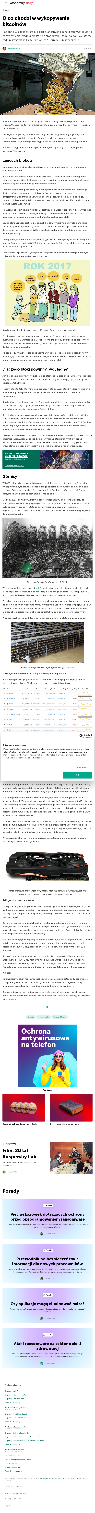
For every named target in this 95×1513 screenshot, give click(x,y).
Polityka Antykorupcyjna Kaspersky (63, 1478)
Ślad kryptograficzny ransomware (64, 1124)
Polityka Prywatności (44, 1478)
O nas (13, 1487)
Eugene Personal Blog (19, 1493)
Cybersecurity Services (13, 1456)
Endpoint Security (11, 1463)
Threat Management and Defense (18, 1460)
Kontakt (7, 1487)
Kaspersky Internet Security (15, 1395)
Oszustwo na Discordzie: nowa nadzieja (19, 1124)
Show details (81, 767)
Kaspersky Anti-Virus (12, 1391)
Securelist (8, 1493)
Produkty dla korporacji (15, 1450)
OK (77, 775)
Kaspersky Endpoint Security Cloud (18, 1418)
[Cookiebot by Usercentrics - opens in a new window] (81, 736)
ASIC (38, 588)
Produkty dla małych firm (15, 1408)
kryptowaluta (43, 1017)
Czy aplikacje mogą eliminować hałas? (47, 1303)
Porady (49, 1205)
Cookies (8, 1481)
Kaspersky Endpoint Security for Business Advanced (24, 1440)
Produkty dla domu (13, 1385)
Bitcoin (8, 10)
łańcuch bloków (59, 1017)
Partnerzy (20, 1487)
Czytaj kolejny (10, 1144)
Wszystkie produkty (12, 1402)
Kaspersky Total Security (14, 1399)
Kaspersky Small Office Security (16, 1414)
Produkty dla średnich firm (16, 1427)
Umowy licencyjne (81, 1478)
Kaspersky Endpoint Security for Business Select (23, 1437)
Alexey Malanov (14, 48)
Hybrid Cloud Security (13, 1467)
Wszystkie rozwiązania (13, 1471)
